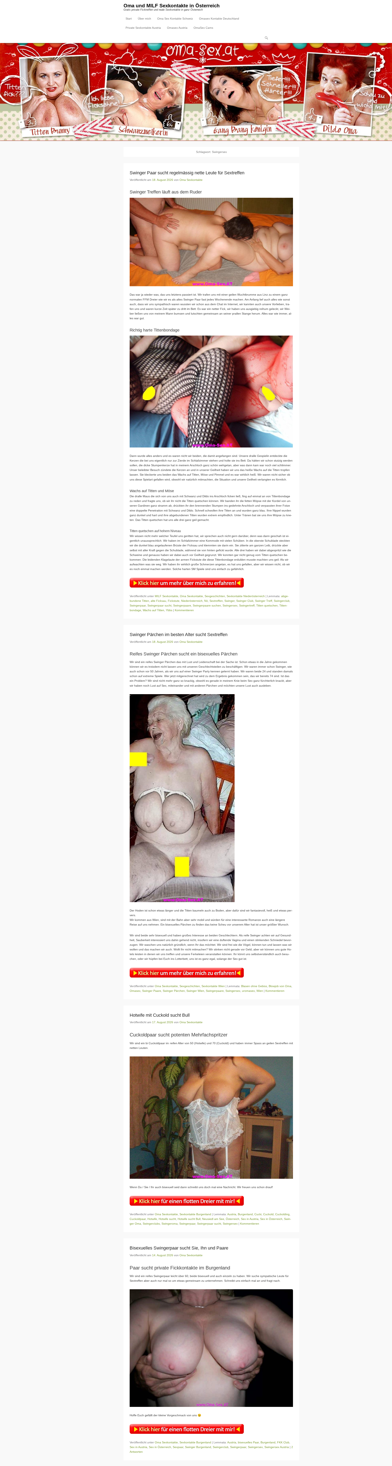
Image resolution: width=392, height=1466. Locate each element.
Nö (206, 600)
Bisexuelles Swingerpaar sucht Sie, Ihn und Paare (179, 1248)
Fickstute (173, 600)
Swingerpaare (182, 605)
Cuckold (268, 1214)
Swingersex (230, 605)
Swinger (229, 600)
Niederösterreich (192, 600)
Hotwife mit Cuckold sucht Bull (160, 1015)
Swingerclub (282, 600)
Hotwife (152, 1219)
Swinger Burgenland (198, 1447)
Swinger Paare (151, 990)
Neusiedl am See (213, 1219)
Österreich (232, 1219)
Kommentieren (184, 610)
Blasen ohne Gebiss (254, 986)
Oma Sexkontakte (191, 179)
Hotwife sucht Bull (189, 1219)
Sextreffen (216, 600)
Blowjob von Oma (280, 986)
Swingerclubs (151, 1223)
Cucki (258, 1214)
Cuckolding (282, 1214)
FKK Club (283, 1442)
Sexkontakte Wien (213, 986)
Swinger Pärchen (174, 990)
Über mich (144, 18)
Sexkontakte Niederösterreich (246, 596)
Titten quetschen (267, 605)
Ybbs (169, 610)
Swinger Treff (263, 600)
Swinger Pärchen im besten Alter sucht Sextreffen (178, 634)
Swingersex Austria (276, 1447)
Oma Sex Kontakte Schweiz (175, 18)
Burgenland (245, 1214)
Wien (259, 990)
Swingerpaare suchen (207, 605)
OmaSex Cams (203, 27)
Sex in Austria (249, 1219)
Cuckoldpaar (138, 1219)
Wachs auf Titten (153, 610)
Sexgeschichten (215, 596)
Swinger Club (244, 600)
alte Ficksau (158, 600)
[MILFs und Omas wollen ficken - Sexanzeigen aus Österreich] (196, 92)
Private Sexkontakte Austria (143, 27)
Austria (231, 1214)
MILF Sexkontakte (166, 596)
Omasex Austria (177, 27)
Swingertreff (247, 605)
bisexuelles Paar (248, 1442)
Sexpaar (178, 1447)
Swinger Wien (195, 990)
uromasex (248, 990)
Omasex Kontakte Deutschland (219, 18)
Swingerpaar (138, 605)
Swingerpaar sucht (159, 605)
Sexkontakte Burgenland (195, 1214)
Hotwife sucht (167, 1219)
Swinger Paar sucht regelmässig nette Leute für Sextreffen (187, 172)
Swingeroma (169, 1223)
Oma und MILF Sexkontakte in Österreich (172, 5)
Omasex (135, 990)
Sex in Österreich (271, 1219)
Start (129, 18)
